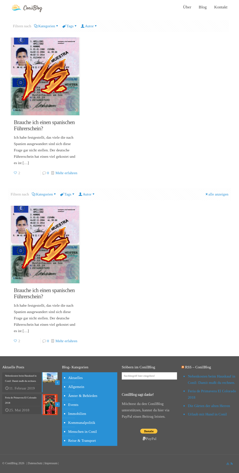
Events (73, 405)
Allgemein (76, 387)
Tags (70, 26)
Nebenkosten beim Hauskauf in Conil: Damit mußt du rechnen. (211, 379)
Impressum (51, 463)
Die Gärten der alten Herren (209, 406)
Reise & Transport (82, 440)
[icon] (227, 463)
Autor (89, 26)
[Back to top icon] (213, 465)
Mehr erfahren (66, 173)
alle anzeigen (218, 194)
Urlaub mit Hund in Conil (207, 414)
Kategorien (46, 26)
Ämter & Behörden (82, 396)
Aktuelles (75, 378)
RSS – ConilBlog (198, 367)
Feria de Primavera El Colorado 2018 (212, 394)
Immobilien (77, 414)
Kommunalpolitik (81, 422)
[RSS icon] (231, 463)
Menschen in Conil (82, 431)
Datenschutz (35, 463)
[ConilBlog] (28, 7)
